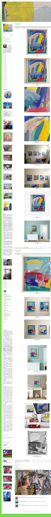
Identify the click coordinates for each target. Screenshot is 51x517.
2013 (4, 60)
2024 (4, 82)
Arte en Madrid (5, 310)
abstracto (18, 248)
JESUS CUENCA (12, 4)
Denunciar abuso (5, 87)
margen (35, 248)
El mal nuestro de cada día (6, 308)
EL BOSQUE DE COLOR (6, 283)
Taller (41, 248)
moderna (37, 248)
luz (33, 248)
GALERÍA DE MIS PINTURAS (7, 39)
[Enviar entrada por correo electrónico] (24, 247)
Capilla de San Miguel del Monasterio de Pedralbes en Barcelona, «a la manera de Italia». (8, 311)
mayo (4, 73)
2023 (4, 81)
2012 (4, 59)
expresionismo (30, 248)
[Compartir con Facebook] (27, 247)
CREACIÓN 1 (18, 251)
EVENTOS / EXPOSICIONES (7, 38)
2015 (4, 62)
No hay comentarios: (21, 247)
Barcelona (23, 248)
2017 (4, 64)
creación (26, 248)
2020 (4, 67)
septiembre (5, 77)
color (24, 248)
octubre (4, 78)
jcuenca (32, 248)
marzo (4, 71)
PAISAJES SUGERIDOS (21, 504)
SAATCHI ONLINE (6, 285)
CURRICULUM (5, 40)
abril (4, 72)
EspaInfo (4, 447)
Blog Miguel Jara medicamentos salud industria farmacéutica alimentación (7, 314)
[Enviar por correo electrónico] (25, 247)
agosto (4, 76)
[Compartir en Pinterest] (28, 247)
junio (4, 74)
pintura (38, 248)
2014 (4, 61)
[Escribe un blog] (26, 247)
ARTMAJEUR (5, 284)
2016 (4, 63)
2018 (4, 65)
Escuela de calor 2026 (6, 318)
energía (27, 248)
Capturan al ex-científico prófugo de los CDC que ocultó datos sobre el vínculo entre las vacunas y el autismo (8, 300)
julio (4, 75)
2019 (4, 66)
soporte (40, 248)
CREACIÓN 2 (18, 24)
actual (19, 248)
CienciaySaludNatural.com (7, 298)
